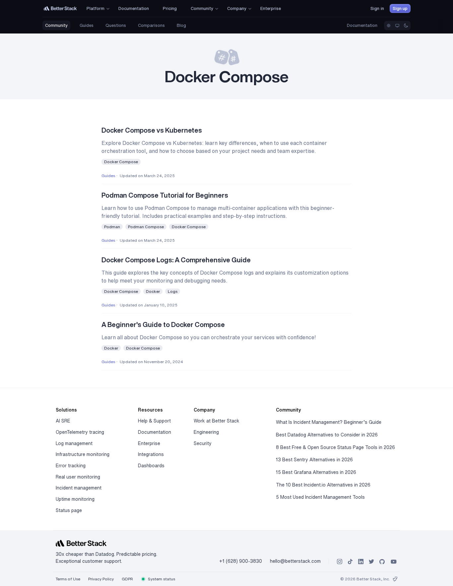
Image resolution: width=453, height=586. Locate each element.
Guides (87, 25)
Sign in (377, 8)
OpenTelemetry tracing (80, 432)
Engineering (206, 432)
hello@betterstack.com (295, 561)
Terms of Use (68, 579)
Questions (115, 25)
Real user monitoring (78, 477)
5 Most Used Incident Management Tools (320, 497)
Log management (74, 443)
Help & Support (154, 421)
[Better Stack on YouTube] (393, 561)
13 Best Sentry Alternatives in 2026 (314, 459)
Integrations (151, 454)
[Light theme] (389, 26)
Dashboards (151, 465)
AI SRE (63, 421)
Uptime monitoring (75, 499)
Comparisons (151, 25)
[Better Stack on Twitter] (371, 561)
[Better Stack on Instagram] (339, 561)
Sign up (400, 8)
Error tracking (71, 465)
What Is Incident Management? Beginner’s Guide (328, 422)
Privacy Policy (101, 579)
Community (56, 25)
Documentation (362, 25)
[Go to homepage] (60, 8)
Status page (69, 510)
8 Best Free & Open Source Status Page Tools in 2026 (335, 447)
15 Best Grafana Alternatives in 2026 (316, 472)
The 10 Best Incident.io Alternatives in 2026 (323, 485)
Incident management (78, 488)
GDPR (127, 579)
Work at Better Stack (216, 421)
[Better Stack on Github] (382, 561)
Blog (181, 25)
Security (203, 443)
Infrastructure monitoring (82, 454)
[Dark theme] (406, 26)
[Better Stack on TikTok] (350, 561)
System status (161, 579)
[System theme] (397, 26)
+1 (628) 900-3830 (240, 561)
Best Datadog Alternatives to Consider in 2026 (327, 434)
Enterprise (149, 443)
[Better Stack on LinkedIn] (360, 561)
